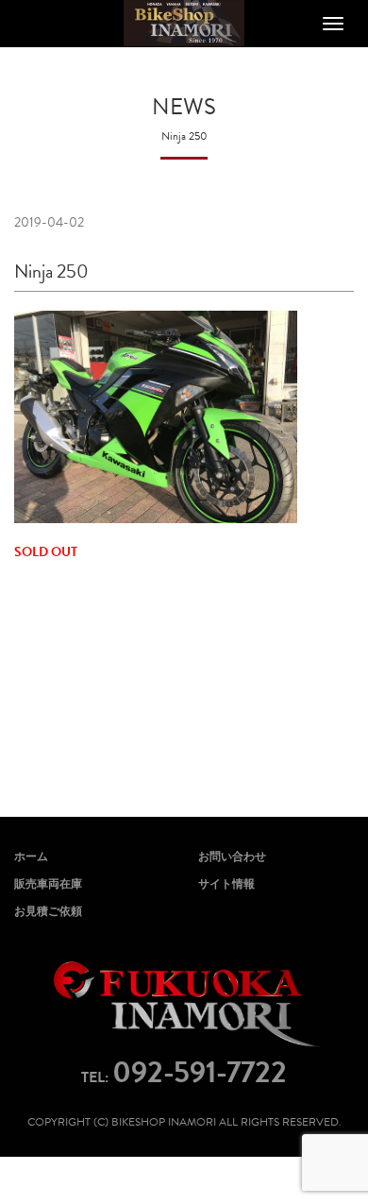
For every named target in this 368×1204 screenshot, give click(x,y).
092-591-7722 (199, 1072)
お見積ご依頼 (48, 911)
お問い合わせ (232, 856)
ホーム (31, 856)
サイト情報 (226, 883)
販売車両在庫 (48, 883)
